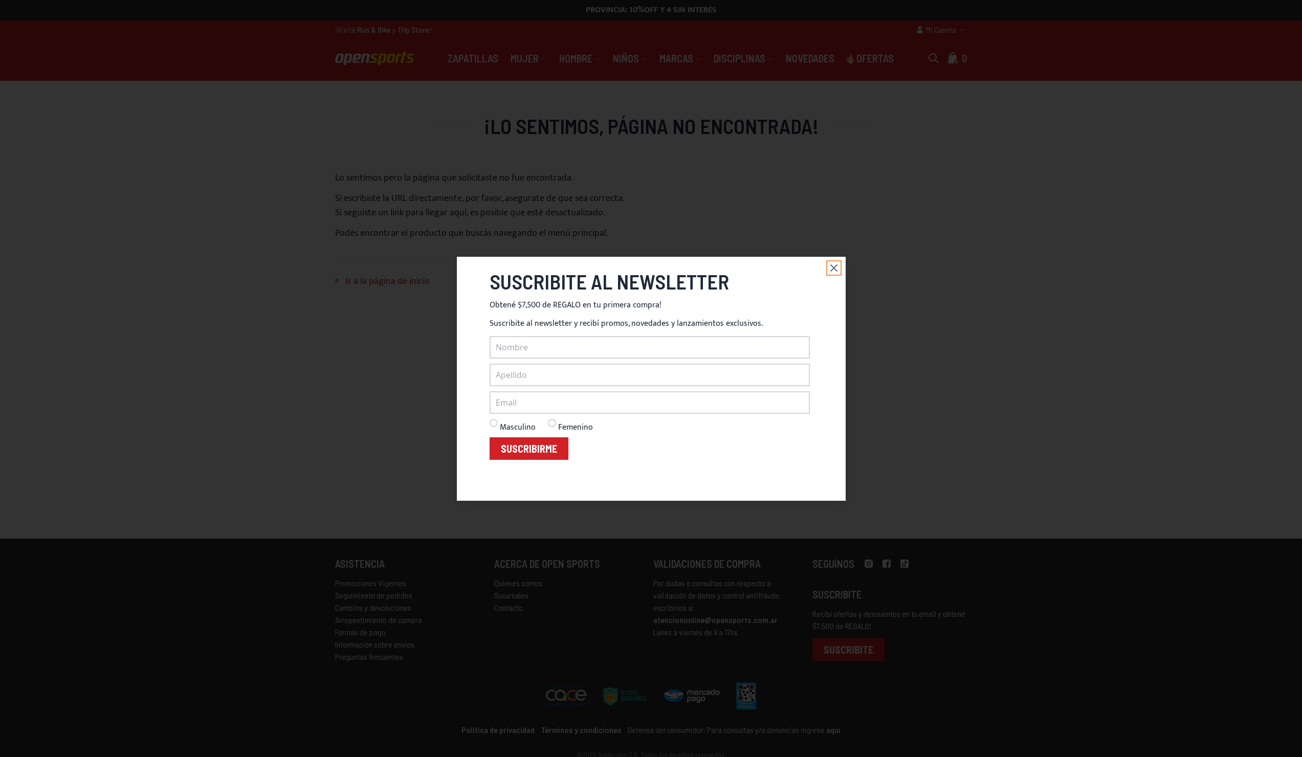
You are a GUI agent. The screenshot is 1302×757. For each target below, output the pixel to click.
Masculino (518, 427)
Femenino (575, 427)
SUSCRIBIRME (529, 448)
